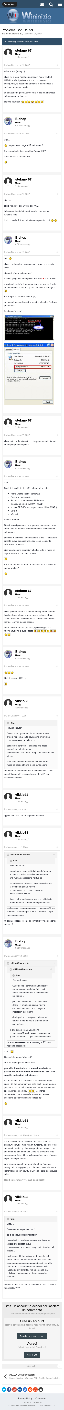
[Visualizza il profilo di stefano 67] (8, 53)
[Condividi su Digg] (19, 1389)
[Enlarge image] (22, 101)
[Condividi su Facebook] (9, 1389)
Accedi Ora (32, 1354)
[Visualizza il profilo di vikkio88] (8, 703)
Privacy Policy (25, 1398)
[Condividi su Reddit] (30, 1389)
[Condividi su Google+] (14, 1389)
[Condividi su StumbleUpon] (35, 1389)
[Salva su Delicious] (25, 1389)
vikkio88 (21, 700)
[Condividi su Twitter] (4, 1389)
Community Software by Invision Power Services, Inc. (32, 1405)
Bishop (20, 118)
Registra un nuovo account (32, 1336)
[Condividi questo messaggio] (57, 65)
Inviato (17, 65)
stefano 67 (17, 33)
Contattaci (40, 1398)
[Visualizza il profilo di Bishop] (8, 121)
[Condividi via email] (40, 1389)
